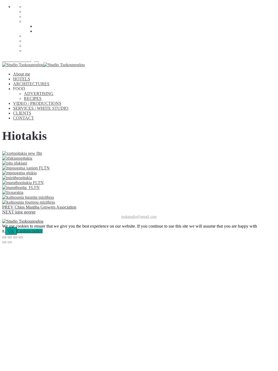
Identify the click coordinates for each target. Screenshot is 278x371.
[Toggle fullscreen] (15, 237)
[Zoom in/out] (20, 237)
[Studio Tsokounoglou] (139, 221)
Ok (11, 231)
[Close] (4, 237)
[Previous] (4, 242)
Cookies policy (30, 231)
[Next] (10, 242)
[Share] (10, 237)
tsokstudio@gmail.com (139, 217)
